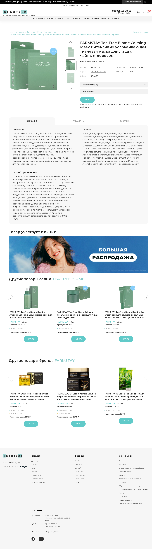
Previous (70, 42)
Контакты (122, 464)
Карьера (122, 493)
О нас (121, 461)
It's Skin (77, 482)
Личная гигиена (91, 19)
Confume (78, 461)
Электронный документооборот (131, 468)
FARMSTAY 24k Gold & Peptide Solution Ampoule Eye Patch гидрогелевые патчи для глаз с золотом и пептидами (77, 397)
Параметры (78, 121)
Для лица (34, 461)
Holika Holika (79, 479)
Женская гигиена (110, 19)
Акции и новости (125, 500)
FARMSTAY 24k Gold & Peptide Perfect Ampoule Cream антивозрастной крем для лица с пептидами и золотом (29, 397)
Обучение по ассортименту (129, 486)
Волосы (77, 19)
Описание (32, 121)
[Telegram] (33, 539)
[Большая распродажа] (78, 254)
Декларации (88, 91)
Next (70, 88)
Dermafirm (79, 468)
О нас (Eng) (123, 496)
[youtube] (41, 539)
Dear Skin (78, 464)
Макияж (59, 19)
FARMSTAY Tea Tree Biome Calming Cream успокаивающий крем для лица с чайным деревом (77, 315)
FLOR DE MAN (80, 475)
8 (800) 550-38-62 (121, 11)
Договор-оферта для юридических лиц (134, 489)
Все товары (39, 19)
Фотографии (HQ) (90, 85)
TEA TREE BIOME (98, 72)
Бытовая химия (37, 475)
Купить (87, 100)
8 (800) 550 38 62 (51, 524)
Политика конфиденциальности (131, 503)
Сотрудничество (125, 471)
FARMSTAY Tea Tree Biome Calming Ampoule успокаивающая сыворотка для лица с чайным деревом (31, 315)
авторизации (125, 104)
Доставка (125, 121)
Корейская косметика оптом (130, 479)
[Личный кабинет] (138, 12)
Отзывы (122, 475)
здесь (87, 5)
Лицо (50, 19)
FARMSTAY (96, 67)
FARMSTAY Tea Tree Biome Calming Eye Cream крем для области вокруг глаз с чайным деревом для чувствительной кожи (124, 315)
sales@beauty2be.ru (52, 532)
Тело (67, 19)
